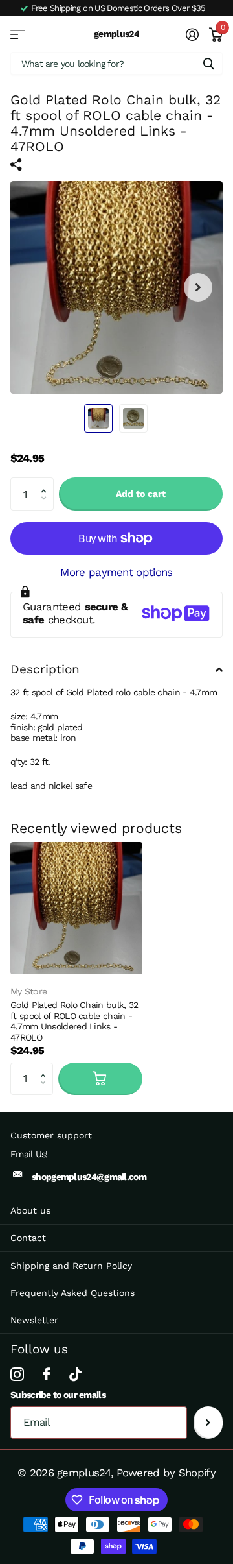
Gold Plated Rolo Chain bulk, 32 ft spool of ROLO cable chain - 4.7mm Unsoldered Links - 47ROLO (74, 1021)
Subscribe (208, 1422)
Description (45, 669)
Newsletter (34, 1320)
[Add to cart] (100, 1079)
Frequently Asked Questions (72, 1293)
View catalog (17, 34)
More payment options (116, 572)
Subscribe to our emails (57, 1395)
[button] (46, 482)
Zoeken (208, 63)
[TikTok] (75, 1374)
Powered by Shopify (166, 1472)
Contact (28, 1238)
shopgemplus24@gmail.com (89, 1177)
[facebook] (46, 1374)
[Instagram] (16, 1374)
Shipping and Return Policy (71, 1265)
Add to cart (141, 493)
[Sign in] (191, 34)
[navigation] (98, 418)
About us (30, 1210)
